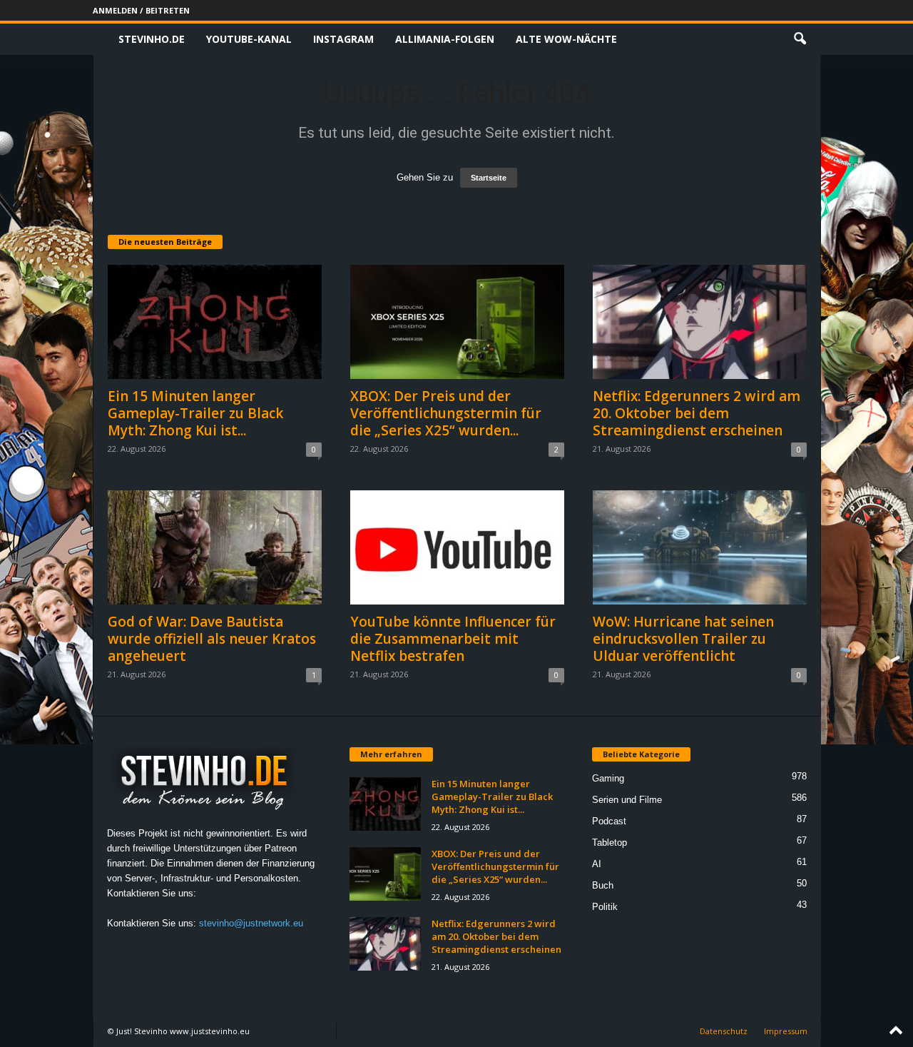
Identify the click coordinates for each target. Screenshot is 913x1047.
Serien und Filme (627, 799)
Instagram (343, 39)
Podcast (609, 821)
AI (596, 864)
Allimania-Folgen (444, 39)
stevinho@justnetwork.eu (251, 923)
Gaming (608, 778)
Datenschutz (724, 1031)
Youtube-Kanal (249, 39)
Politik (605, 906)
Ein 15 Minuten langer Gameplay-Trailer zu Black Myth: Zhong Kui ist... (195, 413)
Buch (602, 885)
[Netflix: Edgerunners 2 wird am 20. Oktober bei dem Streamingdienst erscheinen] (700, 322)
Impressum (785, 1031)
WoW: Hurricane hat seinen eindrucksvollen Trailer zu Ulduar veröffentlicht (683, 638)
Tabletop (609, 842)
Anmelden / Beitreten (141, 10)
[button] (799, 39)
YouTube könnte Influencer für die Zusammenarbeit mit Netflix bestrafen (453, 638)
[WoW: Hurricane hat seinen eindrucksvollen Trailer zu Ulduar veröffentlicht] (700, 547)
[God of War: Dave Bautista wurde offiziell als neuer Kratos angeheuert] (215, 547)
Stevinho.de (151, 39)
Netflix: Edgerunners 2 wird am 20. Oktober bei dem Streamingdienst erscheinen (696, 413)
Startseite (488, 177)
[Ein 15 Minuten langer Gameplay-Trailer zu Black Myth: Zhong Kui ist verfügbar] (215, 322)
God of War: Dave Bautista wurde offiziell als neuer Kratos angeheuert (212, 638)
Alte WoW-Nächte (566, 39)
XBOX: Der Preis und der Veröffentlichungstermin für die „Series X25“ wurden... (445, 413)
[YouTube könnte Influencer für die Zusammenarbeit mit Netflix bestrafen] (457, 547)
